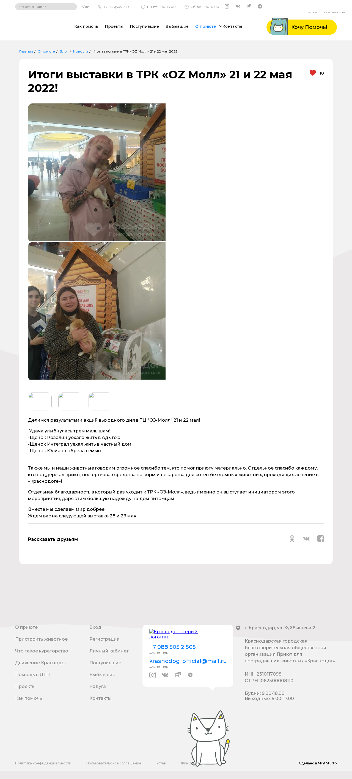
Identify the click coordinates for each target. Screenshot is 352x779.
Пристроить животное (41, 639)
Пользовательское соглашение (113, 763)
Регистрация (104, 639)
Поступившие (144, 26)
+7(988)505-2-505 (118, 7)
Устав (161, 763)
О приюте (46, 51)
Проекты (114, 26)
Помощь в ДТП (32, 674)
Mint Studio (327, 763)
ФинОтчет (190, 763)
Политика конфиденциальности (43, 763)
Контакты (232, 26)
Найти (84, 7)
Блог (64, 51)
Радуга (97, 686)
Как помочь (86, 26)
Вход (95, 627)
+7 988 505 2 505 (172, 647)
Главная (26, 51)
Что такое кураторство (41, 651)
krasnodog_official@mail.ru (187, 661)
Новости (80, 51)
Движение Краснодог (41, 662)
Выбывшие (177, 26)
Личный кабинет (109, 651)
